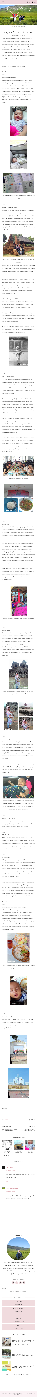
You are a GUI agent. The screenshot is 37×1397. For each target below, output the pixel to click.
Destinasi (18, 1304)
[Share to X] (32, 1120)
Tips (18, 1325)
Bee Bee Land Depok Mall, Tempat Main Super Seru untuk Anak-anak (23, 1366)
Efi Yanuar (9, 1167)
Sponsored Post (18, 1322)
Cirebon (6, 1120)
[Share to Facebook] (30, 1120)
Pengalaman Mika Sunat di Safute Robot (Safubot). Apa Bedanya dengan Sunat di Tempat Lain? (23, 1342)
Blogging (18, 1301)
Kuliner (18, 1315)
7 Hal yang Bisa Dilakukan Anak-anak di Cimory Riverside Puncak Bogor (23, 1354)
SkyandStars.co (19, 1394)
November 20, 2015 (10, 1170)
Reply (7, 1181)
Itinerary (18, 1311)
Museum (18, 1318)
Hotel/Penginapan (18, 1308)
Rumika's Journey (19, 1393)
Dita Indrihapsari (12, 1189)
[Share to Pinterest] (34, 1120)
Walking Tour (18, 1328)
